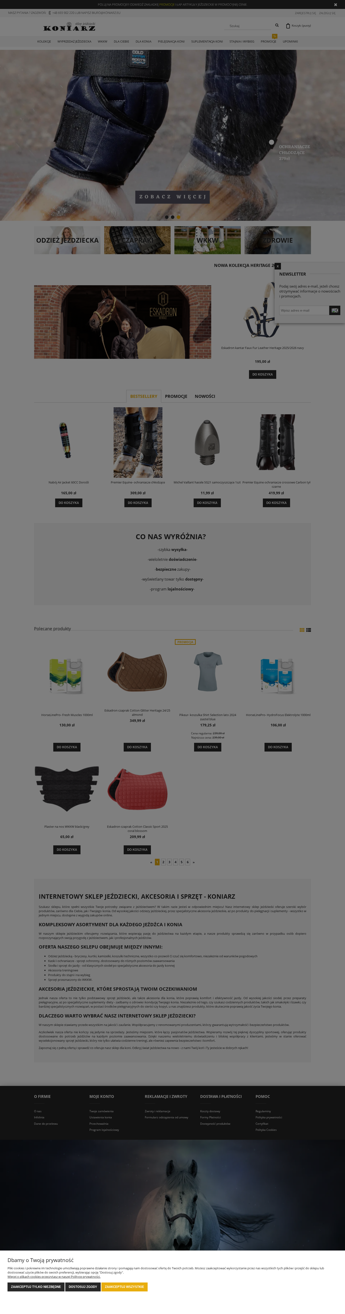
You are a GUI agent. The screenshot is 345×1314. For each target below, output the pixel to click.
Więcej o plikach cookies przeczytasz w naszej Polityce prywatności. (54, 1276)
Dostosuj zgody (83, 1287)
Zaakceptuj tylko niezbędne (36, 1287)
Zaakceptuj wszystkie (124, 1287)
